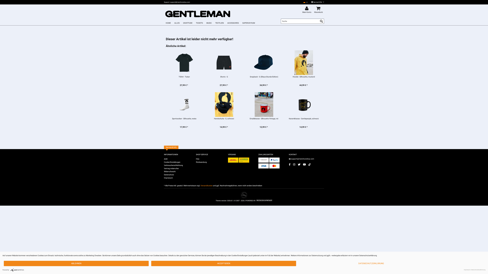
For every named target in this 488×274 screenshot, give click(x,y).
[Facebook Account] (290, 164)
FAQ (197, 159)
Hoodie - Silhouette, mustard (304, 77)
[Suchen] (321, 21)
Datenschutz (169, 174)
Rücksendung (201, 162)
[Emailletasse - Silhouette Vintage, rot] (264, 104)
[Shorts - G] (224, 62)
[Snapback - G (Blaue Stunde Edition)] (264, 62)
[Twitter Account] (299, 164)
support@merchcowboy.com (302, 159)
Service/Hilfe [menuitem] (317, 2)
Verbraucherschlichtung (173, 165)
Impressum (168, 178)
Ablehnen (76, 263)
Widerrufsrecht (170, 171)
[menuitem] (304, 2)
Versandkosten (206, 185)
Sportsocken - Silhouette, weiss (184, 118)
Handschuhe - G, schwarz (224, 118)
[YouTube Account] (304, 164)
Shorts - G (224, 77)
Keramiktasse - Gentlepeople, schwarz (304, 118)
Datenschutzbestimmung (478, 270)
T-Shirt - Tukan (184, 77)
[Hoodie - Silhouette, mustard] (304, 62)
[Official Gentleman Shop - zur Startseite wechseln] (198, 11)
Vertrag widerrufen (171, 168)
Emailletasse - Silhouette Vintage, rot (264, 118)
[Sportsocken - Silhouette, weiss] (184, 104)
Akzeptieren (223, 263)
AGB (165, 159)
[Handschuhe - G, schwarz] (224, 104)
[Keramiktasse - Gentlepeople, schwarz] (304, 104)
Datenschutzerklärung (371, 263)
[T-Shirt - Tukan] (184, 62)
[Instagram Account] (294, 164)
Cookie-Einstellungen (172, 162)
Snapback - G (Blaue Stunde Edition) (264, 77)
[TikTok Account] (309, 164)
